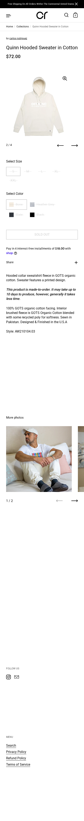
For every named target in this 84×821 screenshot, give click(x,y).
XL (56, 171)
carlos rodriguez (18, 38)
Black (40, 214)
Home (9, 26)
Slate (19, 214)
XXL (13, 180)
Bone (19, 204)
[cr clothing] (42, 15)
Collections (23, 26)
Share (9, 262)
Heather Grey (45, 204)
